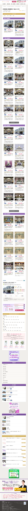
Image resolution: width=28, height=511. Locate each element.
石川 (21, 322)
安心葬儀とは (3, 502)
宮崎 (15, 330)
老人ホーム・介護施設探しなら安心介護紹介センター (12, 508)
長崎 (6, 330)
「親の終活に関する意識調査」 (11, 498)
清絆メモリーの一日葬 (18, 81)
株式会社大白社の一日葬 (7, 81)
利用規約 (19, 2)
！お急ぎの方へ (14, 1)
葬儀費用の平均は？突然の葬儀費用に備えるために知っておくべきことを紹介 (14, 460)
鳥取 (10, 327)
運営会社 (9, 502)
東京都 (4, 319)
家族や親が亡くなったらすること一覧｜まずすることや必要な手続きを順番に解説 (15, 456)
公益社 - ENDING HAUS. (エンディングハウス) (11, 394)
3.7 (18, 286)
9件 (20, 286)
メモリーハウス (8, 420)
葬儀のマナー (4, 375)
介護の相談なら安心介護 (4, 508)
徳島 (15, 327)
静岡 (6, 322)
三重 (10, 322)
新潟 (12, 322)
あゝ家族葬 (7, 427)
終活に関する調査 (5, 382)
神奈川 (7, 319)
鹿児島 (17, 330)
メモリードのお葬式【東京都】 (10, 416)
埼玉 (9, 319)
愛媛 (19, 327)
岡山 (6, 327)
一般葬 (13, 15)
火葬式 (5, 15)
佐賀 (8, 330)
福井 (19, 322)
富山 (23, 322)
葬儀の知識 (4, 373)
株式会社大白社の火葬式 (7, 28)
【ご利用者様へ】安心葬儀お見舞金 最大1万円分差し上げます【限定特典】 (14, 449)
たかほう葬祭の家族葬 (18, 135)
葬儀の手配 (4, 366)
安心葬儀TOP (4, 6)
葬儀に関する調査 (5, 380)
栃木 (18, 319)
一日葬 (7, 15)
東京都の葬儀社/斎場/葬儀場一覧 (10, 6)
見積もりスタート (19, 310)
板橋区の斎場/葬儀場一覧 (18, 6)
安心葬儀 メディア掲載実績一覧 (9, 445)
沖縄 (19, 330)
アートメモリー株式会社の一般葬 (19, 270)
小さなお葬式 (7, 398)
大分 (12, 330)
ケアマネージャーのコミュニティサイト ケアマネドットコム (7, 509)
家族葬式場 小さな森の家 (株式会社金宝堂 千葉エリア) (13, 431)
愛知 (4, 322)
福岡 (4, 330)
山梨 (17, 322)
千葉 (11, 319)
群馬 (16, 319)
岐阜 (8, 322)
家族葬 (10, 15)
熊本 (10, 330)
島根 (12, 327)
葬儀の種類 (4, 368)
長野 (15, 322)
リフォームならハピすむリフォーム (17, 509)
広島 (4, 327)
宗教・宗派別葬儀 (5, 371)
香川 (21, 327)
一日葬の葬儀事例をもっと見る (14, 122)
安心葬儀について (5, 364)
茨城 (13, 319)
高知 (17, 327)
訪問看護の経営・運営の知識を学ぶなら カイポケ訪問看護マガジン (8, 506)
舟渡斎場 (23, 6)
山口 (8, 327)
